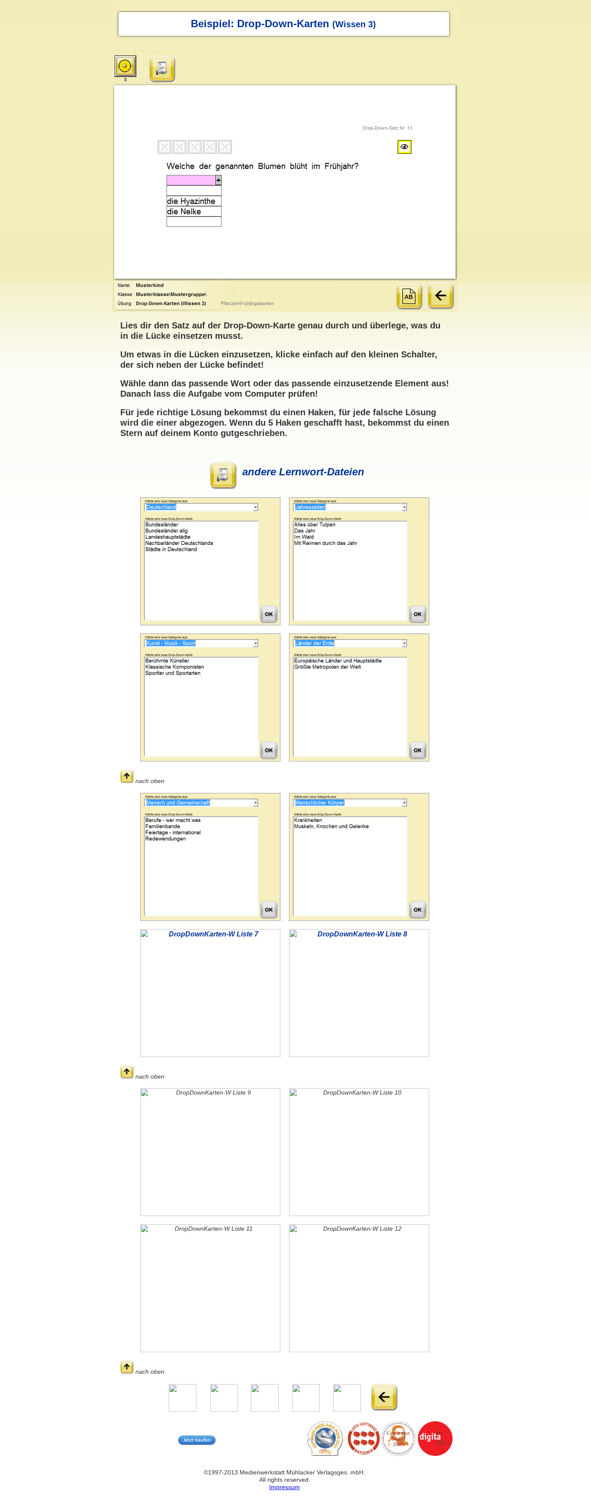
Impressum (284, 1487)
